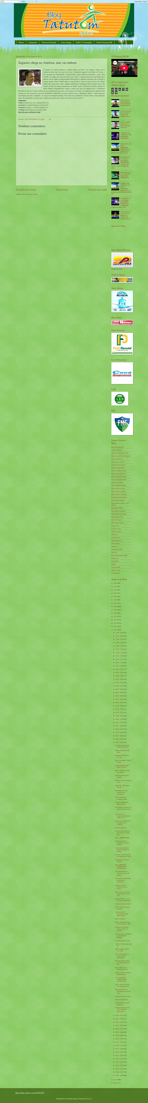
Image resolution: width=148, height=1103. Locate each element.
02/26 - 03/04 (120, 1049)
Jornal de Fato (115, 537)
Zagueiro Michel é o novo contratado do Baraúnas (123, 900)
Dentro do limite (120, 919)
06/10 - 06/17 (120, 729)
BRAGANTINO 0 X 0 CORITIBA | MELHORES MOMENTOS (125, 175)
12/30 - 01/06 (120, 633)
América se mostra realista (123, 996)
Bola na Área (115, 526)
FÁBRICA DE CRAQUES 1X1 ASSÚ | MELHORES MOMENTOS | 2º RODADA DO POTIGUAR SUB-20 (121, 188)
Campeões (32, 42)
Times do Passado (48, 42)
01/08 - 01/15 (120, 1072)
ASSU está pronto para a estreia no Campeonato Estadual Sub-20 (125, 113)
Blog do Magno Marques (118, 485)
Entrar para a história (121, 999)
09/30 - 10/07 (120, 676)
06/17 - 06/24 (120, 726)
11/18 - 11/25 (120, 653)
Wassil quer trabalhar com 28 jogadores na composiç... (123, 822)
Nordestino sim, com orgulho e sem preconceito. (121, 792)
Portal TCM (115, 561)
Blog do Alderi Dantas (118, 468)
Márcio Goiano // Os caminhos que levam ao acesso (123, 991)
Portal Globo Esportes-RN (119, 555)
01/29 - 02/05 (120, 1062)
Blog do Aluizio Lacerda (118, 471)
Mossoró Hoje (115, 543)
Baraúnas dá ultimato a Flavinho (122, 756)
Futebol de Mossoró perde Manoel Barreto (123, 973)
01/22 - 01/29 (120, 1065)
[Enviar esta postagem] (49, 119)
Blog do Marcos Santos (118, 491)
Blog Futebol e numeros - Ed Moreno (120, 504)
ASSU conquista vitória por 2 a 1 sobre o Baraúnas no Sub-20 (125, 124)
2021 (115, 600)
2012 (115, 630)
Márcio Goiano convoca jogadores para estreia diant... (122, 894)
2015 (115, 620)
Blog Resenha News (117, 517)
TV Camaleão (115, 573)
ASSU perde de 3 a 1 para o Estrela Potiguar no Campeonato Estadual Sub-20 (126, 215)
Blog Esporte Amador (117, 500)
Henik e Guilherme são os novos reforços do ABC (123, 923)
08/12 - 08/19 (120, 699)
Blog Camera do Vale (117, 462)
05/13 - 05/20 (120, 742)
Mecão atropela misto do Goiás (122, 751)
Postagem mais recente (26, 189)
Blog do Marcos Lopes (118, 488)
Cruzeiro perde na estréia (122, 941)
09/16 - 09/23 (120, 683)
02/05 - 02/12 (120, 1059)
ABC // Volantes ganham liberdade (122, 908)
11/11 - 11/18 (120, 656)
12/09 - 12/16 (120, 643)
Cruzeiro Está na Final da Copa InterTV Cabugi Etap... (122, 832)
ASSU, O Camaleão (84, 42)
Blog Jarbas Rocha (116, 508)
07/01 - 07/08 (120, 719)
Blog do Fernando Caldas (119, 480)
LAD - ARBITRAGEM (122, 838)
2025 (115, 586)
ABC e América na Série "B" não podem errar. (122, 985)
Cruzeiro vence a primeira (123, 904)
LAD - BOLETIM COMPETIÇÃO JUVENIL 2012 (120, 866)
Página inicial (62, 189)
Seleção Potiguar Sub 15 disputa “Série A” (122, 766)
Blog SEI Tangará (116, 520)
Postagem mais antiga (97, 189)
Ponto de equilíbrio (121, 828)
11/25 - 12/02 (120, 649)
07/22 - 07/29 (120, 709)
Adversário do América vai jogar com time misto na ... (123, 809)
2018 (115, 610)
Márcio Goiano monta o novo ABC (122, 950)
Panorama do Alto (116, 549)
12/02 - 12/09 (120, 646)
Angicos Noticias (116, 450)
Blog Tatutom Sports (117, 523)
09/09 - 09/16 (120, 686)
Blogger (89, 1099)
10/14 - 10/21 (120, 669)
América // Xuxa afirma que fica (123, 945)
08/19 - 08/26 (120, 696)
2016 (115, 616)
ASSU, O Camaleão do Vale (119, 453)
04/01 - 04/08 (120, 1032)
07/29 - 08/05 (120, 706)
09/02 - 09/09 (120, 689)
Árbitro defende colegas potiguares (122, 1004)
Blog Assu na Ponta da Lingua (120, 456)
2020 (115, 603)
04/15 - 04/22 (120, 1025)
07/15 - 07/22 (120, 712)
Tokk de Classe (115, 570)
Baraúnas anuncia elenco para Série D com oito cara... (122, 962)
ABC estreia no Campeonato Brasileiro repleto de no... (123, 816)
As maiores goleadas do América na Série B (122, 746)
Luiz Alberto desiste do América (122, 861)
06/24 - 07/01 (120, 722)
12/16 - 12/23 (120, 639)
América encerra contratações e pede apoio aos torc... (121, 914)
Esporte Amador (116, 532)
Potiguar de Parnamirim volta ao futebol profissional (122, 1009)
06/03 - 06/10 (120, 732)
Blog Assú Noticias (117, 459)
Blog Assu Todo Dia (117, 447)
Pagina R (114, 546)
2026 (115, 583)
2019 (115, 606)
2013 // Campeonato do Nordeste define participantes (122, 955)
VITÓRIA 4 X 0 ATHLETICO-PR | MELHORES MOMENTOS (126, 135)
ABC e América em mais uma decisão (122, 771)
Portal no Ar (115, 558)
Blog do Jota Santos (117, 482)
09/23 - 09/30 (120, 679)
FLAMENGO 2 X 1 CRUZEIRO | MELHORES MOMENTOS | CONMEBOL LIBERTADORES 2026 (121, 202)
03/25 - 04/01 (120, 1035)
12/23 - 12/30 (120, 636)
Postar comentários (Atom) (29, 194)
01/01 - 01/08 (120, 1075)
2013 (115, 626)
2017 (115, 613)
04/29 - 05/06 (120, 1019)
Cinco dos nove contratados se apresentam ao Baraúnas (123, 935)
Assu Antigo (66, 42)
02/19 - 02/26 (120, 1052)
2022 (115, 596)
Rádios (113, 564)
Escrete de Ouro (116, 529)
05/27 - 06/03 (120, 736)
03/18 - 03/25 (120, 1039)
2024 (115, 590)
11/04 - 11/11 (120, 659)
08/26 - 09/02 (120, 692)
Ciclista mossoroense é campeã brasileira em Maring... (122, 849)
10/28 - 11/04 (120, 663)
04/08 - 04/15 (120, 1029)
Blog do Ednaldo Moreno (119, 477)
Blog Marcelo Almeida (118, 511)
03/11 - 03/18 (120, 1042)
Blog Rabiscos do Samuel (119, 514)
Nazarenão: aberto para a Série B (122, 786)
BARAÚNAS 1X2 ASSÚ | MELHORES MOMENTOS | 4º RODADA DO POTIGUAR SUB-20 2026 (121, 148)
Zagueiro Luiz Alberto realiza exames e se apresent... (121, 929)
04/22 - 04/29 (120, 1022)
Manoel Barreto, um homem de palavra (121, 968)
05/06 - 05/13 (120, 1015)
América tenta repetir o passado (122, 776)
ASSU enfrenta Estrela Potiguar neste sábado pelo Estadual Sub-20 (125, 102)
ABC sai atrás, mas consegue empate (121, 798)
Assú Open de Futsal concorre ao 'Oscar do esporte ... (122, 873)
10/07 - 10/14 (120, 673)
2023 (115, 593)
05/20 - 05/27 (120, 739)
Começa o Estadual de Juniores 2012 (121, 803)
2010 (115, 1083)
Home (21, 42)
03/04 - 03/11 (120, 1045)
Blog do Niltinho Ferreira (119, 497)
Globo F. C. (114, 535)
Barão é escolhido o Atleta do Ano (123, 761)
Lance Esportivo (116, 540)
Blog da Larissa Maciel (118, 465)
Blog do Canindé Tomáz (118, 474)
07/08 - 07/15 (120, 716)
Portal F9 (114, 552)
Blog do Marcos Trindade (119, 494)
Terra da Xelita (115, 567)
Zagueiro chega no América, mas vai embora (121, 887)
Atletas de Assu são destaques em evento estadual (122, 843)
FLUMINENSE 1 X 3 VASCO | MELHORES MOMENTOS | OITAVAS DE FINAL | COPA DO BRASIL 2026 (121, 162)
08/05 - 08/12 (120, 702)
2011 (115, 1080)
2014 (115, 623)
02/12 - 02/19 (120, 1055)
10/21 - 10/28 (120, 666)
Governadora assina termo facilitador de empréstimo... (123, 880)
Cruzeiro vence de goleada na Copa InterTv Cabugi (123, 855)
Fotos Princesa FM (104, 42)
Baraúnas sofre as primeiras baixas (123, 781)
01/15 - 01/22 (120, 1069)
